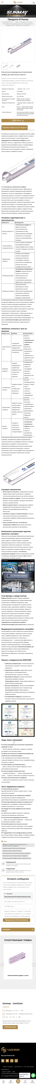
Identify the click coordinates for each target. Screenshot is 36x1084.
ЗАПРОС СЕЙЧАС (16, 120)
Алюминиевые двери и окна (18, 975)
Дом (17, 22)
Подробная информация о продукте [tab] (14, 127)
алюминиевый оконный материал (14, 848)
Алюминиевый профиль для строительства (17, 858)
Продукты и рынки (26, 22)
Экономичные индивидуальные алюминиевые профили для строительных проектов (18, 897)
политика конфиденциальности (15, 1074)
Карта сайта (6, 1072)
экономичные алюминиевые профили (15, 856)
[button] (2, 964)
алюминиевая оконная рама (12, 851)
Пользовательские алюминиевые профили (16, 853)
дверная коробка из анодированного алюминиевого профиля (15, 845)
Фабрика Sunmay (6, 598)
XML (13, 1072)
